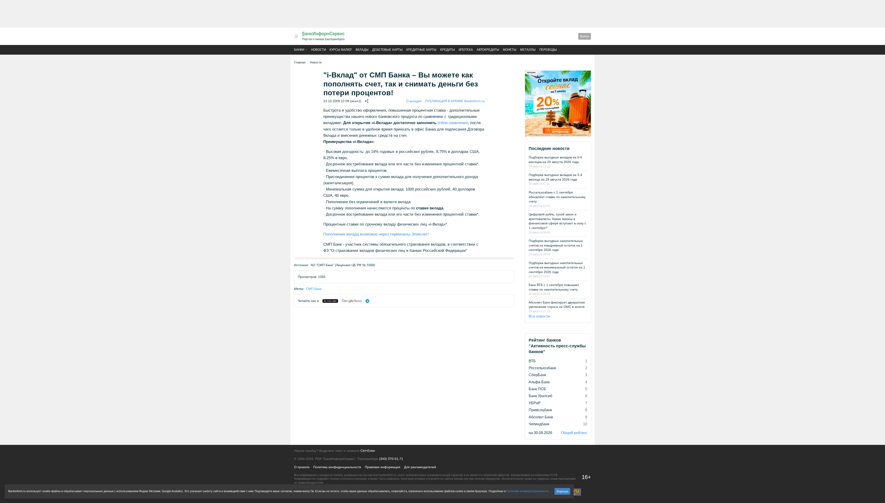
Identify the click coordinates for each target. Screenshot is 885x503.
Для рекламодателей (420, 467)
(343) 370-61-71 (391, 459)
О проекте (302, 467)
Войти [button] (584, 36)
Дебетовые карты (387, 49)
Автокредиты (488, 49)
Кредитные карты (421, 49)
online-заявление (452, 123)
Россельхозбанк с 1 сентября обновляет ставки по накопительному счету (557, 196)
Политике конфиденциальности (527, 491)
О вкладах (414, 101)
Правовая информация (382, 467)
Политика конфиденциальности (337, 467)
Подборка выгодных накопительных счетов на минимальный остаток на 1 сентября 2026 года (557, 267)
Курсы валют (341, 49)
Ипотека (466, 49)
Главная (299, 62)
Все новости (539, 316)
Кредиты (447, 49)
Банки (299, 49)
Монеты (509, 49)
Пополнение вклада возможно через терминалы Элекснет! (376, 234)
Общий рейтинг (574, 433)
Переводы (548, 49)
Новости (318, 49)
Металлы (528, 49)
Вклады (362, 49)
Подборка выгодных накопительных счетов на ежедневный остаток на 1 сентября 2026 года (556, 245)
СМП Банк (314, 289)
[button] (296, 36)
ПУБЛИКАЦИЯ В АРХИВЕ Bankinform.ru (455, 101)
